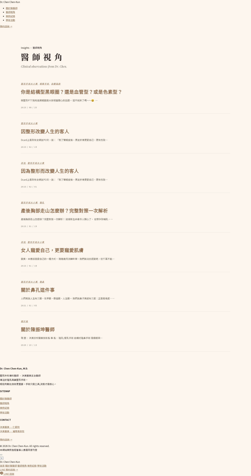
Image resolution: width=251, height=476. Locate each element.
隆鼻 (42, 282)
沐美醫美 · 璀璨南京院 (12, 431)
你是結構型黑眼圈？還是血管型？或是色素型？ (71, 92)
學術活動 (10, 20)
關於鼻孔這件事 (38, 290)
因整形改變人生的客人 (45, 131)
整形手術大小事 (29, 84)
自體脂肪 (56, 84)
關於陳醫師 (11, 8)
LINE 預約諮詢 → (9, 469)
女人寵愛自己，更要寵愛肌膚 (52, 250)
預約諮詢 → (6, 26)
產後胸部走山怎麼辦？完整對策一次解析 (64, 210)
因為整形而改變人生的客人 (50, 171)
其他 (23, 163)
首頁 (2, 465)
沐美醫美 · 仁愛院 (10, 427)
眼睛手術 (44, 84)
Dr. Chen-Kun (10, 2)
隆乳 (42, 203)
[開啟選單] (1, 454)
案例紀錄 (10, 16)
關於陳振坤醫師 (38, 329)
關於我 (24, 321)
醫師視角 (10, 12)
